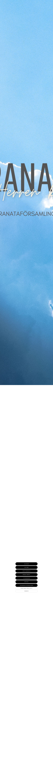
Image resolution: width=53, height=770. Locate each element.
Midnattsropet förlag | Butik (26, 588)
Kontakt (26, 581)
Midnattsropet (26, 574)
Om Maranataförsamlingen (26, 585)
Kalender (26, 563)
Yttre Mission (26, 578)
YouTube (26, 567)
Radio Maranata (26, 570)
